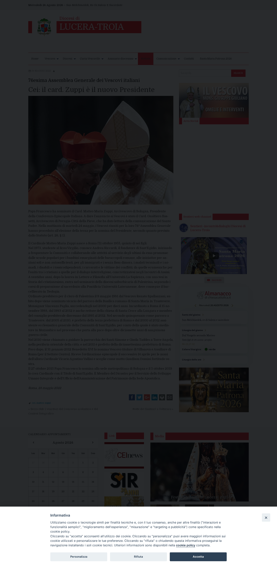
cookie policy (185, 545)
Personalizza (78, 556)
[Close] (266, 517)
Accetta (198, 556)
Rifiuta (138, 556)
